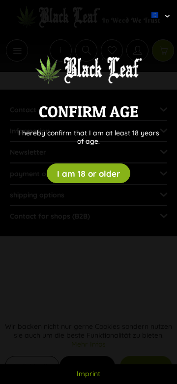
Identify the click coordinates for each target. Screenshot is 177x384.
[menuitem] (156, 7)
